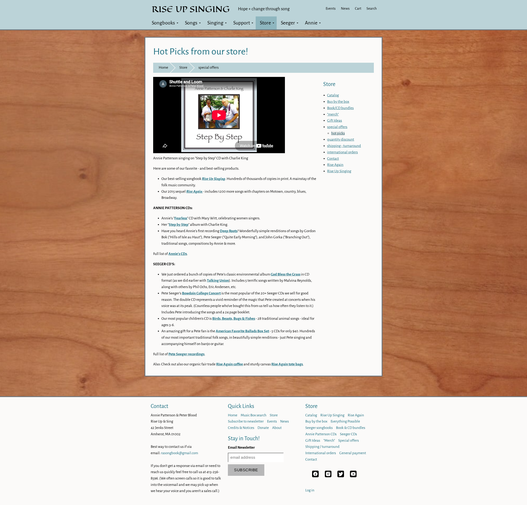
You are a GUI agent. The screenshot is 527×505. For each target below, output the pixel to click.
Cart (358, 8)
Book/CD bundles (340, 108)
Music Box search (253, 415)
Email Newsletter (241, 447)
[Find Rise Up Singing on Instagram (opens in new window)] (328, 476)
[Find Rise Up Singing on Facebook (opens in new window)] (315, 476)
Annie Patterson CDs (321, 434)
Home (163, 67)
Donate (263, 428)
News (345, 8)
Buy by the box (338, 102)
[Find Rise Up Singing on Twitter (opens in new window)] (340, 476)
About (277, 428)
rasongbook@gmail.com (179, 453)
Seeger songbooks (319, 428)
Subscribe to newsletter (246, 421)
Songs (191, 22)
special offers (208, 67)
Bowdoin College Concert (201, 293)
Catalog (333, 95)
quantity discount (340, 139)
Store (265, 22)
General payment (352, 453)
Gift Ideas (334, 121)
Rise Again (335, 165)
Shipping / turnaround (322, 447)
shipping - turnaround (344, 146)
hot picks (338, 133)
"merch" (333, 114)
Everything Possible (345, 421)
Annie (311, 22)
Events (331, 8)
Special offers (348, 440)
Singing (215, 22)
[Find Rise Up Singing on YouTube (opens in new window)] (353, 476)
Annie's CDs (177, 254)
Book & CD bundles (350, 428)
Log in (309, 490)
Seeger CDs (348, 434)
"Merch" (329, 440)
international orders (342, 152)
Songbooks (163, 22)
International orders (320, 453)
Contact (333, 159)
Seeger (288, 22)
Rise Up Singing (339, 171)
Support (241, 22)
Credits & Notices (241, 428)
